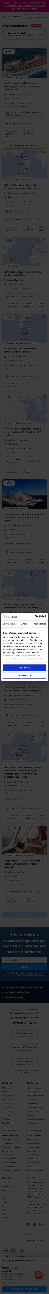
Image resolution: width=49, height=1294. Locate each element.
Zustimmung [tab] (9, 624)
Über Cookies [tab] (39, 624)
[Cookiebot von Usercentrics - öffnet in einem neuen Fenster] (35, 617)
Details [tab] (24, 624)
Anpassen (23, 675)
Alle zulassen (24, 668)
